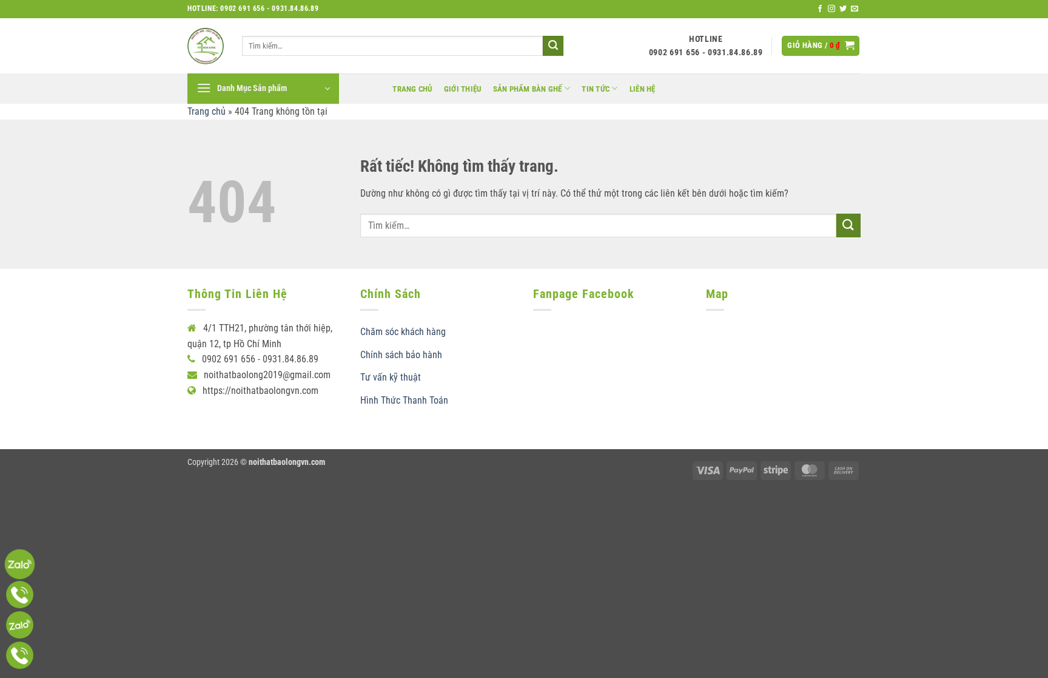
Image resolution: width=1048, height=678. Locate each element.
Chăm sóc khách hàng (403, 331)
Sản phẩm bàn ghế (527, 88)
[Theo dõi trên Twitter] (843, 9)
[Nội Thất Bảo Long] (205, 46)
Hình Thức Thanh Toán (404, 400)
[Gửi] (553, 46)
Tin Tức (596, 88)
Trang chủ (412, 88)
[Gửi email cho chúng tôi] (854, 9)
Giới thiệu (463, 88)
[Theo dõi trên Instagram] (831, 9)
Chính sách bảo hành (401, 355)
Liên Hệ (643, 88)
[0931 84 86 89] (19, 625)
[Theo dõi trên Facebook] (820, 9)
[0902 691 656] (19, 564)
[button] (820, 46)
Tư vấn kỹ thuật (390, 377)
